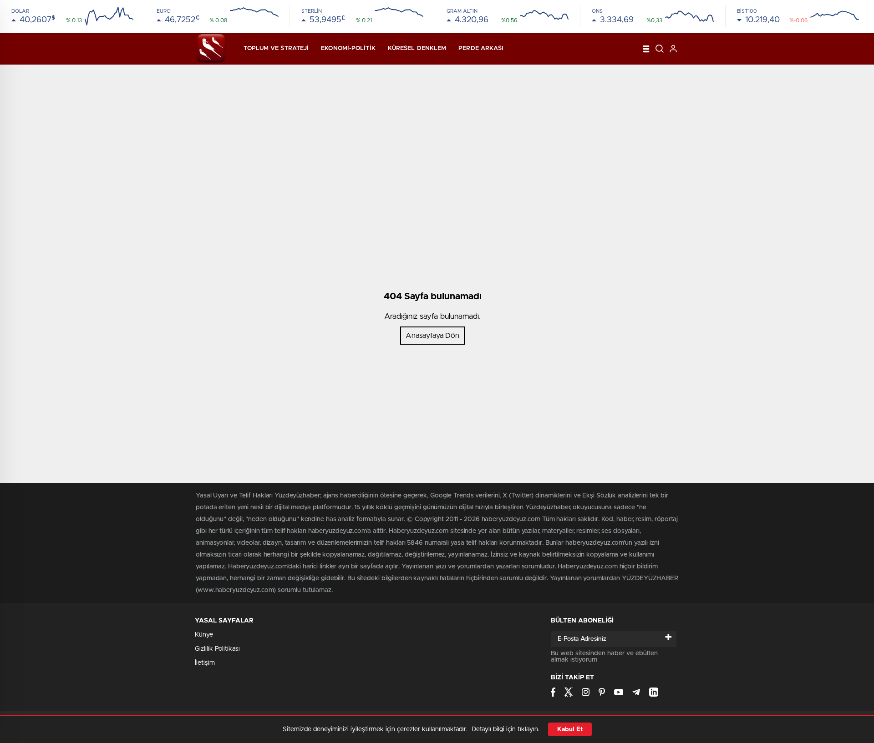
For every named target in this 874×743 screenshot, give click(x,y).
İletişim (205, 663)
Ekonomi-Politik (348, 48)
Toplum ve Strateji (276, 48)
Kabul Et (570, 729)
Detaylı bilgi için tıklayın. (505, 729)
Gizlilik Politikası (217, 649)
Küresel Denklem (417, 48)
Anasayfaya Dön (432, 335)
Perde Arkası (480, 48)
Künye (204, 635)
